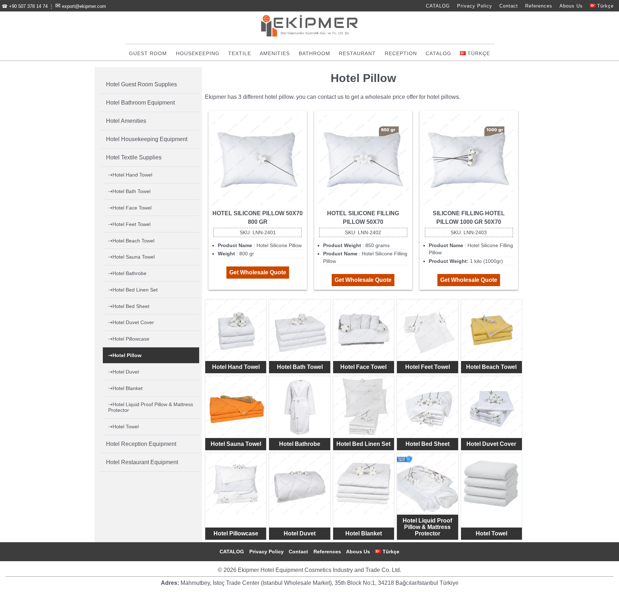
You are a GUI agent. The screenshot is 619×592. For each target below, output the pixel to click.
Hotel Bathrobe (299, 444)
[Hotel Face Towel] (363, 329)
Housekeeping (198, 53)
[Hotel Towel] (491, 483)
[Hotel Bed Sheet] (427, 406)
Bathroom (314, 53)
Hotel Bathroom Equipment (140, 103)
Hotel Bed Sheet (428, 444)
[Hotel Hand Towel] (235, 329)
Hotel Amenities (126, 121)
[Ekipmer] (309, 35)
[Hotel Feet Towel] (427, 329)
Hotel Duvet (300, 533)
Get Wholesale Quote (257, 272)
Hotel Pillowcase (235, 533)
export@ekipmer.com (84, 6)
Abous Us (571, 6)
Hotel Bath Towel (300, 367)
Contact (508, 6)
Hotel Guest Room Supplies (141, 84)
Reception (401, 53)
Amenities (275, 53)
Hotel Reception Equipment (141, 444)
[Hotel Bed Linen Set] (363, 406)
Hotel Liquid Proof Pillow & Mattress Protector (427, 527)
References (538, 6)
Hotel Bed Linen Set (363, 444)
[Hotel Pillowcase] (235, 483)
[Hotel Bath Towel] (299, 329)
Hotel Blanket (363, 533)
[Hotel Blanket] (363, 483)
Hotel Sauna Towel (236, 444)
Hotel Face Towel (363, 367)
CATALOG (438, 6)
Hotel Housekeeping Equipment (146, 139)
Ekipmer (215, 97)
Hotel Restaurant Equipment (142, 462)
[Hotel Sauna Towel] (235, 406)
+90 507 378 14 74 (28, 6)
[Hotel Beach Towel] (491, 329)
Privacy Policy (474, 6)
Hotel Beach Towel (491, 367)
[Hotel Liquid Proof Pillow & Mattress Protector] (427, 483)
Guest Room (148, 53)
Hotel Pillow (126, 355)
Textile (239, 53)
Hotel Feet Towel (427, 367)
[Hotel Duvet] (299, 483)
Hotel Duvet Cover (491, 444)
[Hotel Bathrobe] (299, 406)
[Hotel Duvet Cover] (491, 406)
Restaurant (357, 53)
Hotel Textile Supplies (134, 157)
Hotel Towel (491, 533)
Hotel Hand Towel (236, 367)
